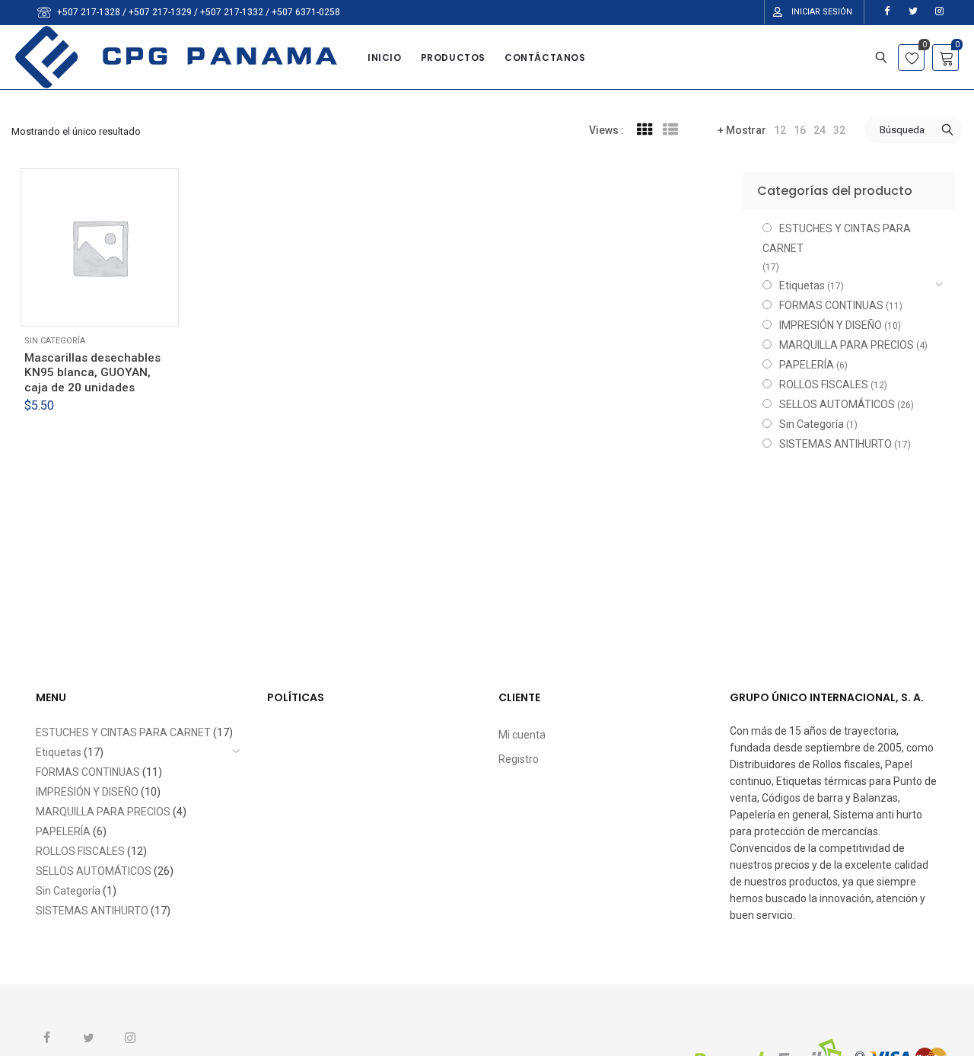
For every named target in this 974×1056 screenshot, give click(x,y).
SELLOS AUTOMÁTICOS (837, 404)
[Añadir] (76, 305)
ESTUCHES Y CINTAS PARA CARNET (836, 238)
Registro (518, 759)
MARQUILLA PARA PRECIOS (846, 345)
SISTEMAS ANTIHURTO (835, 444)
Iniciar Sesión (821, 12)
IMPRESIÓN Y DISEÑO (830, 325)
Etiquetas (802, 285)
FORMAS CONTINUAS (831, 305)
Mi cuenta (522, 735)
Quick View (110, 305)
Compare (144, 305)
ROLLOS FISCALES (823, 384)
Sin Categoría (54, 341)
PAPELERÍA (806, 365)
